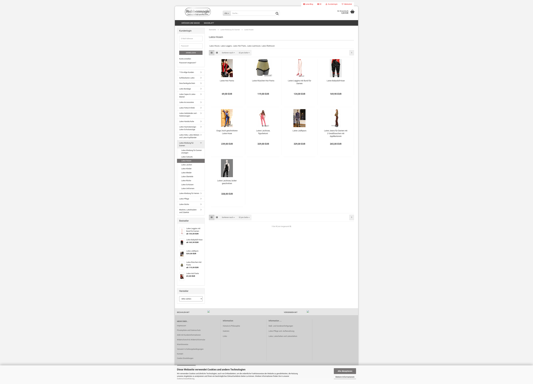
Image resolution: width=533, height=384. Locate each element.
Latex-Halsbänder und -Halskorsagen (188, 114)
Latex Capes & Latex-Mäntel (187, 95)
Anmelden (191, 53)
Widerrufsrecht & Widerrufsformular (191, 340)
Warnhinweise (182, 344)
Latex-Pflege (184, 199)
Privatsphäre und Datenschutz (189, 330)
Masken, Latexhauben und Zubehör (188, 211)
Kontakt (180, 354)
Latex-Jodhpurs (299, 131)
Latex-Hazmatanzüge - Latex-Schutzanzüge (188, 128)
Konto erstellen (185, 59)
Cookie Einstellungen (185, 358)
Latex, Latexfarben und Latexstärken (283, 336)
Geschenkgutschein (187, 83)
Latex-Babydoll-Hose (336, 81)
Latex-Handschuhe (186, 121)
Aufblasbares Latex (186, 78)
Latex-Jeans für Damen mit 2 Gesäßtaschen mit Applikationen (335, 133)
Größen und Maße (190, 23)
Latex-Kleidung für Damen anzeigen (191, 151)
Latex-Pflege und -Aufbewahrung (281, 331)
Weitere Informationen (345, 377)
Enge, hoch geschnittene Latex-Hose (227, 132)
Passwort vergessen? (187, 63)
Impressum (181, 326)
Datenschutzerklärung (185, 379)
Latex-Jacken (186, 165)
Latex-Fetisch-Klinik (187, 108)
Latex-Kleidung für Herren (189, 193)
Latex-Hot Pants (227, 81)
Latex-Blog (309, 4)
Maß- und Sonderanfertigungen (281, 326)
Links (225, 336)
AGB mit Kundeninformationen (189, 335)
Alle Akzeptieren (345, 371)
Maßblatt (209, 23)
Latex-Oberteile (187, 176)
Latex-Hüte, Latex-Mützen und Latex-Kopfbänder (189, 136)
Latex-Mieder (186, 173)
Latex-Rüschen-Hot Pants (263, 81)
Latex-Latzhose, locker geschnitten (227, 182)
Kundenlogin (332, 4)
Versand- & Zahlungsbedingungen (190, 349)
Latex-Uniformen (187, 188)
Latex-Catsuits (187, 157)
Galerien (226, 331)
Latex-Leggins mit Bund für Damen (299, 82)
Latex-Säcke (184, 204)
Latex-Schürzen (187, 185)
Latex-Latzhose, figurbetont (263, 132)
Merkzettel (347, 4)
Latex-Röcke (186, 181)
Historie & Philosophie (231, 326)
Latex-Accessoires (186, 102)
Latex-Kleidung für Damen (186, 144)
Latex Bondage (185, 89)
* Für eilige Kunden (186, 72)
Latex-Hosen (186, 161)
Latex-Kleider (186, 169)
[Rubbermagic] (198, 11)
